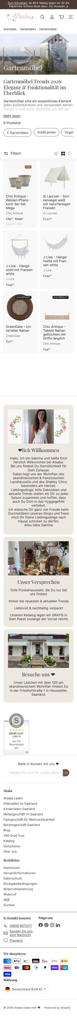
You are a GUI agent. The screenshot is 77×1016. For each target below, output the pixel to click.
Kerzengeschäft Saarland (21, 825)
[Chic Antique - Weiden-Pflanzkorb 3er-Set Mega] (20, 194)
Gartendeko (28, 29)
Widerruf (9, 894)
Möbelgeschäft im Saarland (23, 814)
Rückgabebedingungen (20, 884)
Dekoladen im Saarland (20, 803)
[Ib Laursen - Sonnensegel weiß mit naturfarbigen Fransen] (57, 192)
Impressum (11, 868)
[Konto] (52, 17)
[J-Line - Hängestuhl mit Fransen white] (20, 259)
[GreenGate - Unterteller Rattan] (20, 318)
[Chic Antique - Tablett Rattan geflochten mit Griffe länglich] (57, 322)
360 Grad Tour (14, 835)
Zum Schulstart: (18, 3)
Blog (6, 830)
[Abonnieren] (66, 772)
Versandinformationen (19, 873)
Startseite (9, 29)
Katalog (8, 841)
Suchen (9, 905)
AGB (6, 900)
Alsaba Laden (13, 798)
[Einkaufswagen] (61, 17)
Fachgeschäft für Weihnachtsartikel (29, 819)
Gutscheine (11, 846)
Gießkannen (46, 132)
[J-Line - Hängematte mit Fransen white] (57, 255)
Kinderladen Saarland (19, 809)
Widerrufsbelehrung (18, 889)
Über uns (10, 851)
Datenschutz (12, 878)
